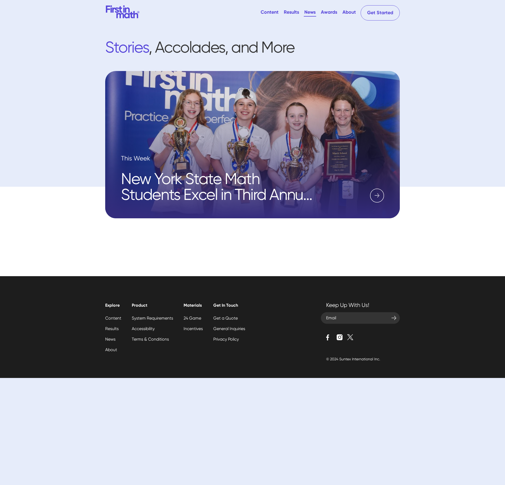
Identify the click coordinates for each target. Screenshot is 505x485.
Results (291, 12)
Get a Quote (225, 318)
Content (270, 12)
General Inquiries (229, 328)
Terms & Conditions (150, 339)
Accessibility (143, 328)
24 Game (192, 318)
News (310, 12)
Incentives (193, 328)
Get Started (380, 13)
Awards (329, 12)
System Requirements (152, 318)
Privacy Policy (226, 339)
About (349, 12)
